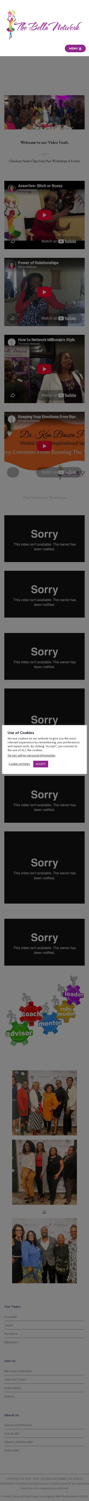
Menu (73, 48)
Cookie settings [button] (19, 764)
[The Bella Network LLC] (44, 25)
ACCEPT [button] (41, 764)
